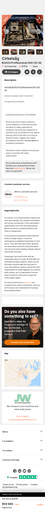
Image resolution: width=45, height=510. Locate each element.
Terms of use (8, 484)
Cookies (34, 484)
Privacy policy (22, 484)
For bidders (7, 441)
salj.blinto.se (19, 168)
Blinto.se (28, 282)
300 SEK (8, 504)
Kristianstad (10, 66)
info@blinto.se (21, 196)
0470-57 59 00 (21, 200)
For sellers (7, 450)
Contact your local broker (22, 342)
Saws (35, 66)
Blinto (5, 431)
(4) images (13, 72)
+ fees (16, 504)
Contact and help (10, 460)
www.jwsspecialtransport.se (22, 419)
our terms (32, 140)
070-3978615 (22, 416)
